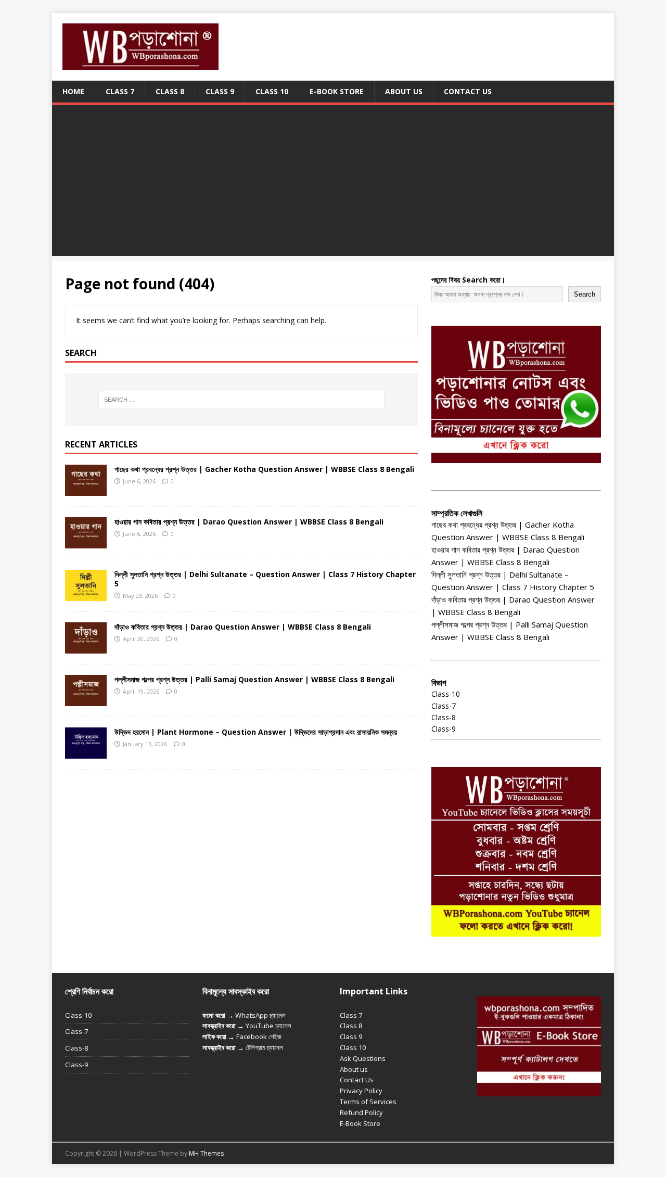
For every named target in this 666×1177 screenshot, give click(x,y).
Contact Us (468, 91)
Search (584, 294)
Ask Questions (363, 1058)
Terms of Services (368, 1101)
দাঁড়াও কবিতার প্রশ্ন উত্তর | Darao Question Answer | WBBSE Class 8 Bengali (242, 627)
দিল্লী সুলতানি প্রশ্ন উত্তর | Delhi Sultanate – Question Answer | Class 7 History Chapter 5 (265, 578)
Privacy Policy (361, 1090)
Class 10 (271, 91)
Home (73, 91)
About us (354, 1069)
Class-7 (443, 706)
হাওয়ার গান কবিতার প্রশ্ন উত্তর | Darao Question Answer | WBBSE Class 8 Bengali (248, 522)
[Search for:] (241, 399)
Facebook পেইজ (258, 1036)
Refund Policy (361, 1112)
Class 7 (120, 91)
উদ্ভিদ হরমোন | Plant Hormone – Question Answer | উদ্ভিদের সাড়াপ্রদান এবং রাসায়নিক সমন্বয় (255, 732)
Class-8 (443, 717)
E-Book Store (337, 91)
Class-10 (445, 694)
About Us (403, 91)
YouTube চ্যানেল (268, 1025)
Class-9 (443, 729)
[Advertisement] (333, 183)
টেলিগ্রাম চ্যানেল (264, 1047)
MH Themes (206, 1153)
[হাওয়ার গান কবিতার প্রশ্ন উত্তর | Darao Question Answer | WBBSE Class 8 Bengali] (86, 542)
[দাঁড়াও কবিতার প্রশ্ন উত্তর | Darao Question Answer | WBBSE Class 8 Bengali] (86, 647)
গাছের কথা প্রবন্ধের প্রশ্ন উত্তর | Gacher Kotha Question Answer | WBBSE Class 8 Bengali (264, 469)
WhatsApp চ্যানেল (260, 1015)
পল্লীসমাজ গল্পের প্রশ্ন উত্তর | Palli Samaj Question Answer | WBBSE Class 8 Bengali (254, 679)
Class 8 (170, 91)
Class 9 (220, 91)
